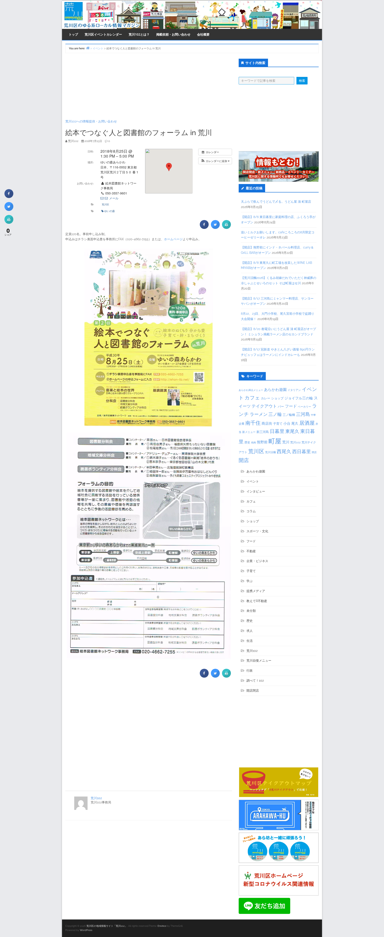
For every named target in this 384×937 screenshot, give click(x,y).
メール (113, 198)
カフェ (252, 397)
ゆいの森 (109, 211)
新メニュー (249, 432)
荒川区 (105, 204)
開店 (244, 460)
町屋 (274, 441)
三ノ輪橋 (289, 414)
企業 (241, 423)
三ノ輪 (275, 414)
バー (281, 406)
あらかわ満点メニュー (251, 390)
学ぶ (249, 581)
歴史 (247, 442)
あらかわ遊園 (275, 389)
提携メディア (255, 591)
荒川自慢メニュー (258, 660)
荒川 (285, 442)
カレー (265, 398)
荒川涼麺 (270, 452)
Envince (162, 926)
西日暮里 (301, 451)
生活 (249, 641)
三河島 (303, 414)
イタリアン (294, 390)
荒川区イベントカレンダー (103, 34)
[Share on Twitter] (215, 227)
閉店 (314, 452)
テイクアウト (264, 406)
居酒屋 (307, 423)
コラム (251, 511)
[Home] (88, 48)
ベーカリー (304, 406)
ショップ (277, 398)
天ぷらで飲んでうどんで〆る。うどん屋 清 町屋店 (276, 201)
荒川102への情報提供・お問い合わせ (91, 121)
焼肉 (253, 442)
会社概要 (203, 34)
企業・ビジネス (257, 561)
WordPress (86, 930)
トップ (73, 34)
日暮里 (277, 431)
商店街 (267, 423)
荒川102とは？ (139, 34)
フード (291, 406)
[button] (215, 161)
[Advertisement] (148, 86)
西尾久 (284, 451)
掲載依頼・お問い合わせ (173, 34)
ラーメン (259, 414)
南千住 (253, 423)
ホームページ (173, 239)
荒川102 (96, 798)
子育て (277, 423)
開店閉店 (252, 690)
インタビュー (255, 491)
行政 (249, 670)
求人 (249, 631)
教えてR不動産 (256, 601)
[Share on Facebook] (204, 227)
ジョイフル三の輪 (298, 398)
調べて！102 (255, 680)
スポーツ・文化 (257, 531)
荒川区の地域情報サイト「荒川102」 (106, 926)
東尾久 (292, 431)
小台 (286, 423)
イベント (252, 481)
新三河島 (262, 432)
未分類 (251, 611)
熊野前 (262, 442)
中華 (313, 415)
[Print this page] (226, 227)
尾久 (294, 423)
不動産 (251, 551)
